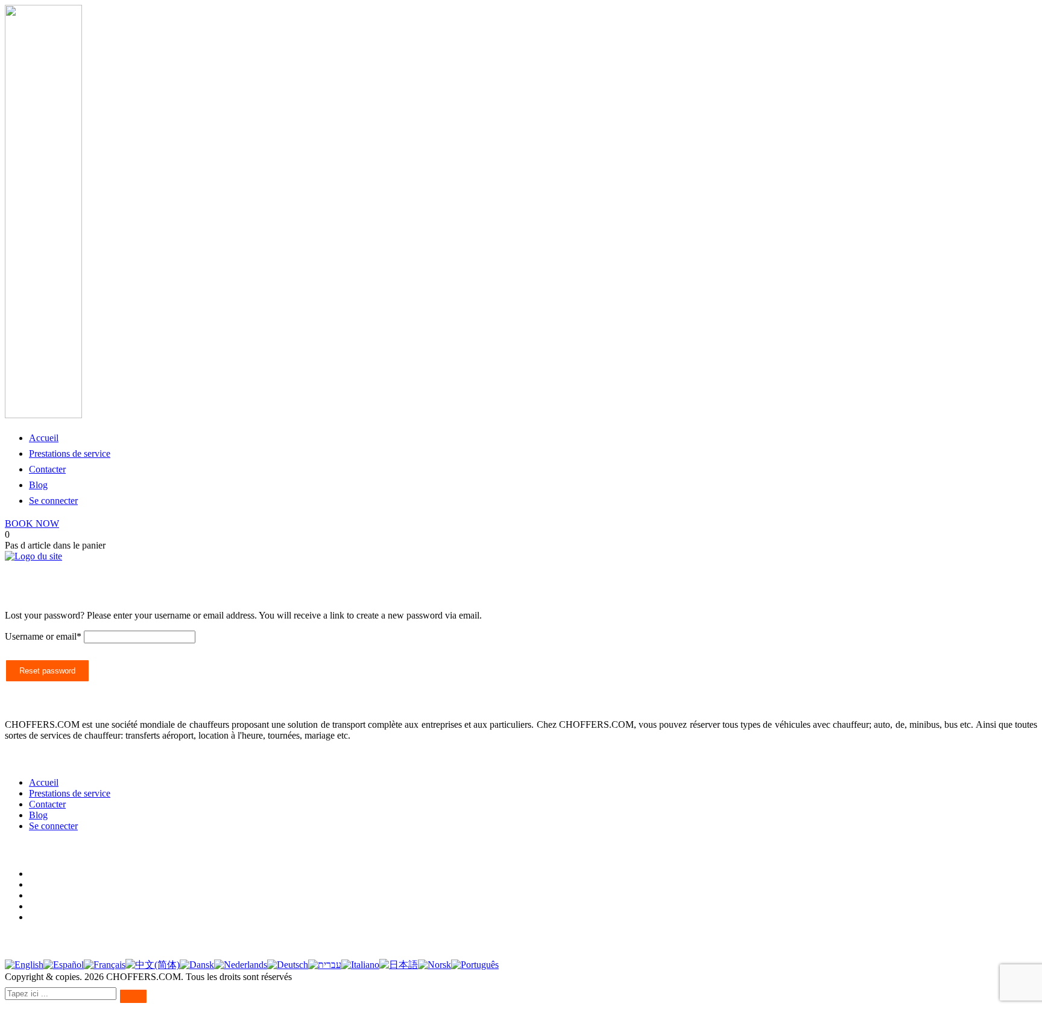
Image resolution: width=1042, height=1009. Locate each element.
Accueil (43, 438)
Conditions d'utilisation (72, 873)
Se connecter (53, 500)
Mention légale (57, 906)
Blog (38, 485)
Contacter (47, 469)
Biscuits (44, 895)
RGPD (42, 917)
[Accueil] (33, 556)
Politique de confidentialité (79, 884)
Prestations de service (69, 453)
